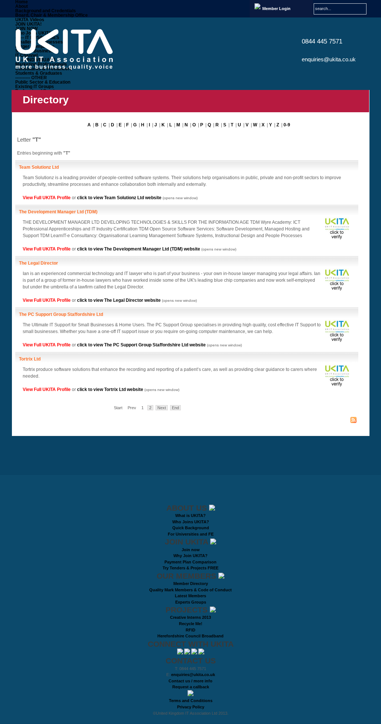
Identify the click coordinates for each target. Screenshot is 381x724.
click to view (119, 197)
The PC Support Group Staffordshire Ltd (61, 314)
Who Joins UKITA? (190, 522)
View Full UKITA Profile (47, 197)
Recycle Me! (190, 623)
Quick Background (190, 528)
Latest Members (190, 596)
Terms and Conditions (190, 700)
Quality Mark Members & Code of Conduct (190, 590)
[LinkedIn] (187, 653)
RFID (190, 630)
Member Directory (190, 583)
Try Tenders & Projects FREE (190, 568)
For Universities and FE (191, 534)
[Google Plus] (201, 653)
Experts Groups (190, 602)
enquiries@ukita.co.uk (329, 59)
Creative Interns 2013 (190, 617)
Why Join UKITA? (190, 555)
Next (161, 407)
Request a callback (190, 687)
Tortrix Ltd (30, 359)
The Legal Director (38, 263)
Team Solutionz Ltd (39, 167)
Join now (191, 549)
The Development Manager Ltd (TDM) (58, 211)
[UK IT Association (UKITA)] (70, 49)
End (175, 407)
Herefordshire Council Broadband (190, 636)
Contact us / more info (190, 681)
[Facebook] (194, 653)
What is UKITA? (190, 515)
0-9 (287, 124)
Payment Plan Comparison (190, 562)
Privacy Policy (190, 707)
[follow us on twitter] (180, 653)
